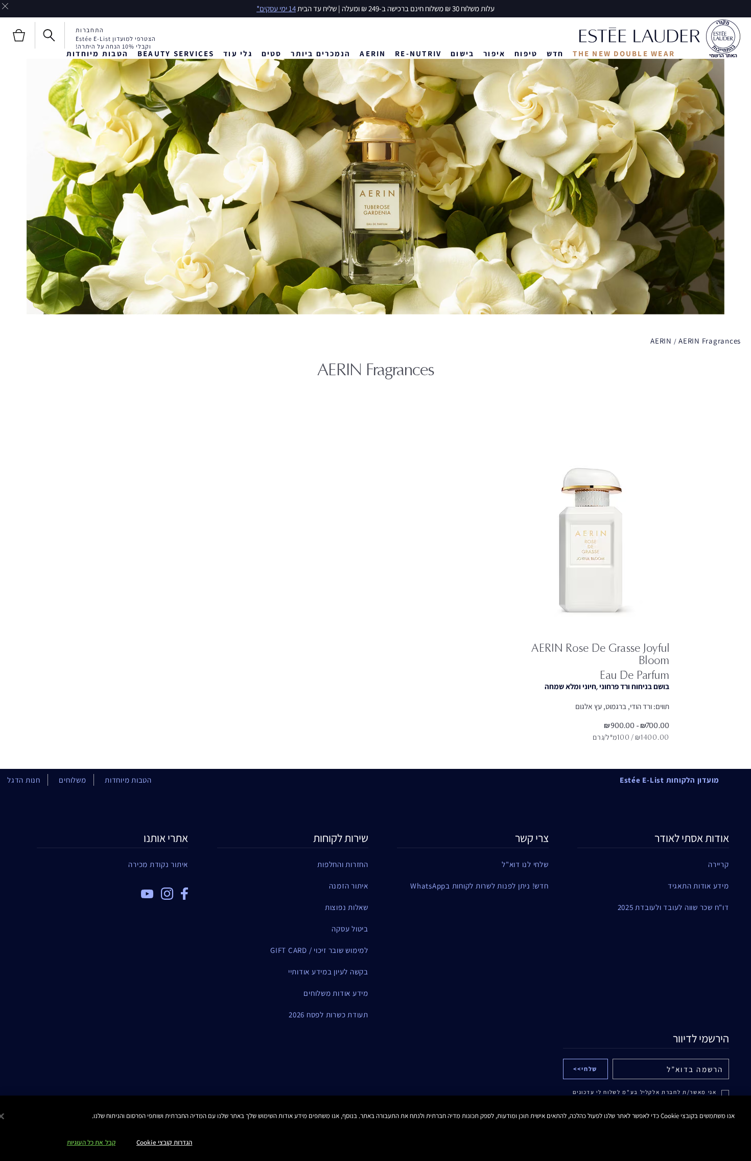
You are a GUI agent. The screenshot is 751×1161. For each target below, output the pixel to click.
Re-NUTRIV (418, 53)
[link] (590, 528)
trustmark (723, 38)
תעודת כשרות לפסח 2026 (328, 1014)
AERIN (373, 53)
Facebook (184, 893)
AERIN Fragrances (709, 341)
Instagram (167, 893)
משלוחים (72, 780)
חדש (555, 53)
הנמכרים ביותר (320, 53)
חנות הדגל (23, 780)
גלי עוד (237, 53)
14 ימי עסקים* (276, 8)
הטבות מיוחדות (97, 53)
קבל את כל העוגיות (91, 1142)
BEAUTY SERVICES (176, 53)
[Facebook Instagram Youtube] (112, 890)
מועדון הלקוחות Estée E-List (669, 780)
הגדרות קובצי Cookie (164, 1142)
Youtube (147, 894)
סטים (272, 53)
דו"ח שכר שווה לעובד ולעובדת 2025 (673, 907)
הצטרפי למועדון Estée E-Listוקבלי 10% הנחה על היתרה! (116, 42)
